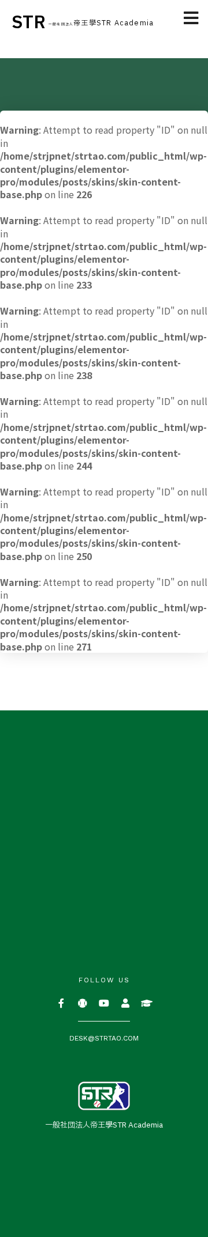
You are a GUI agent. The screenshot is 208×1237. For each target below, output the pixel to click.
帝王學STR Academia (101, 23)
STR (29, 23)
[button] (191, 18)
